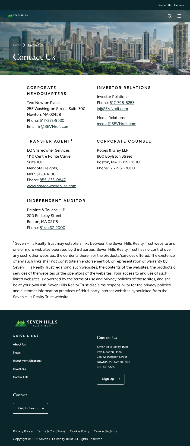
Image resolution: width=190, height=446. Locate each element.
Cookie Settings (105, 431)
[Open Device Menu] (179, 16)
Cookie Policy (79, 431)
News (17, 352)
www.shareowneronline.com (51, 185)
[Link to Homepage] (17, 16)
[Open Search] (168, 16)
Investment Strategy (27, 360)
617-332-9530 (52, 120)
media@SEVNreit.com (116, 123)
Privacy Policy (23, 431)
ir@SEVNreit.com (53, 126)
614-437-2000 (52, 227)
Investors (19, 369)
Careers (179, 5)
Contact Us (164, 5)
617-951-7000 (122, 168)
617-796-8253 (122, 102)
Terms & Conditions (51, 431)
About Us (19, 344)
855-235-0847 (53, 179)
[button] (110, 379)
